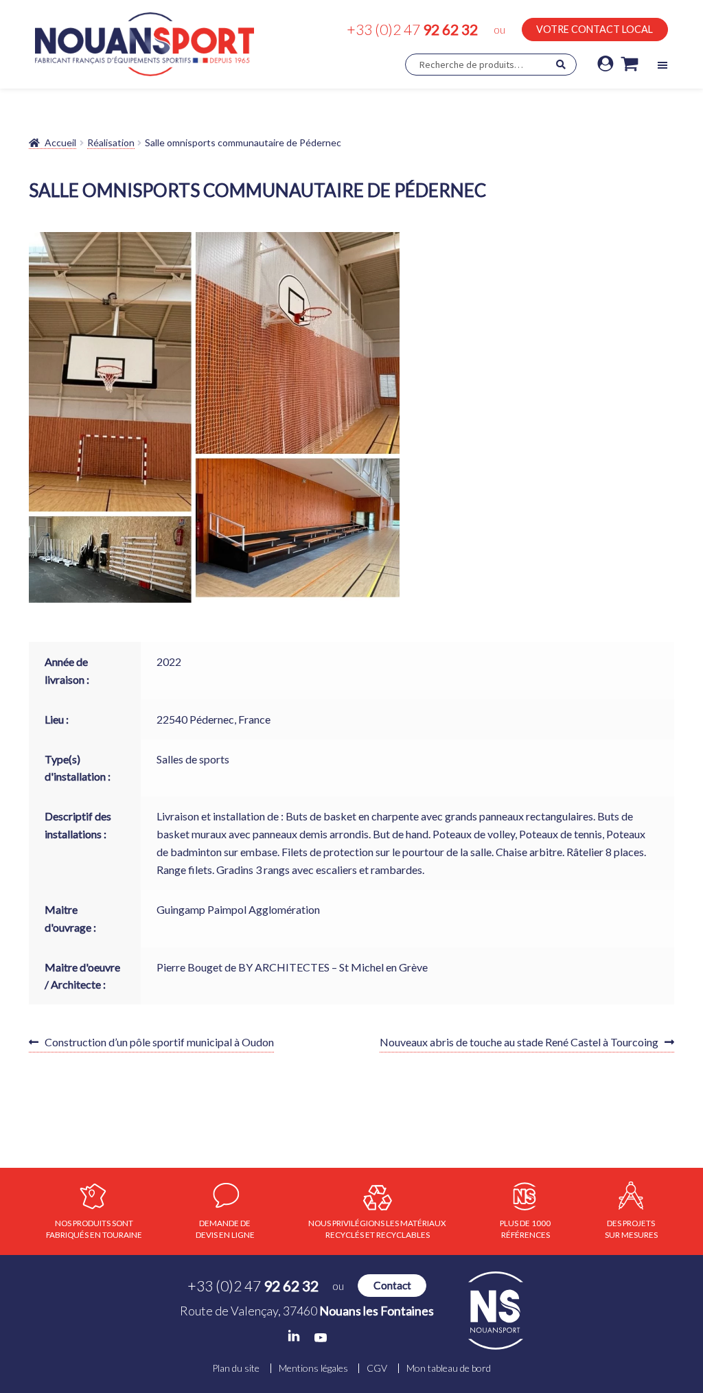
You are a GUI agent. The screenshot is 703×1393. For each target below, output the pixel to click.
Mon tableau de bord (448, 1368)
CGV (377, 1368)
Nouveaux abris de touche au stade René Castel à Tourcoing (519, 1043)
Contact (392, 1285)
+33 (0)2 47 (412, 29)
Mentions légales (313, 1368)
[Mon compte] (605, 64)
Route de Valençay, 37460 (307, 1310)
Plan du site (236, 1368)
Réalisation (111, 142)
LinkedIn (294, 1336)
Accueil (60, 142)
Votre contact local (594, 29)
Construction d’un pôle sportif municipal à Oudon (159, 1043)
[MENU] (662, 65)
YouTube (320, 1337)
